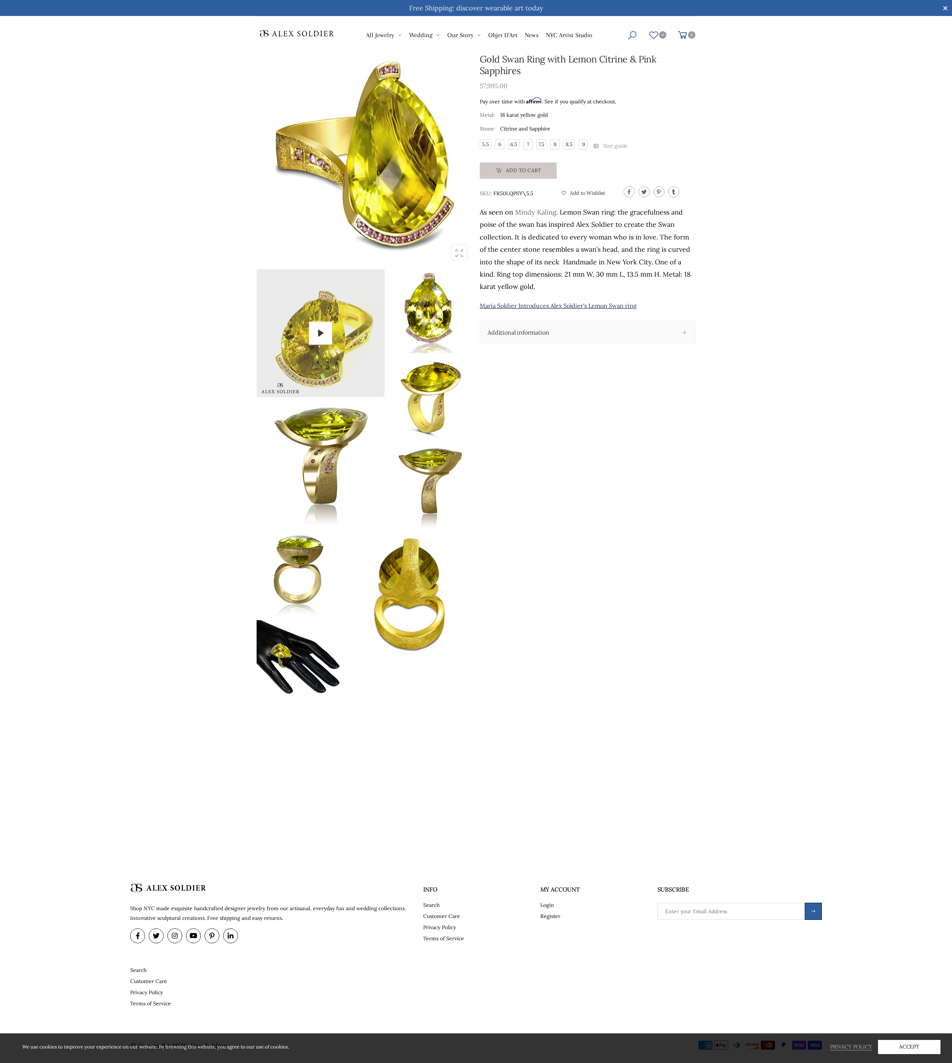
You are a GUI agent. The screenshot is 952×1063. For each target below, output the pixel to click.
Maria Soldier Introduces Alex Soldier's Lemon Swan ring (558, 305)
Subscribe (813, 911)
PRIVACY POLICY (851, 1046)
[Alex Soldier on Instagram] (174, 935)
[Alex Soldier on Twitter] (156, 935)
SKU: (486, 193)
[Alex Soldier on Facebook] (137, 935)
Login (547, 905)
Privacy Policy (439, 927)
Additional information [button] (518, 332)
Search (431, 905)
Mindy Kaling (535, 212)
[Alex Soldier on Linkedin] (230, 935)
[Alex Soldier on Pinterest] (212, 935)
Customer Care (441, 916)
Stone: (487, 128)
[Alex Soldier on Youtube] (193, 935)
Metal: (487, 115)
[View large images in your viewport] (459, 252)
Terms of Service (443, 938)
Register (550, 916)
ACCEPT (909, 1046)
